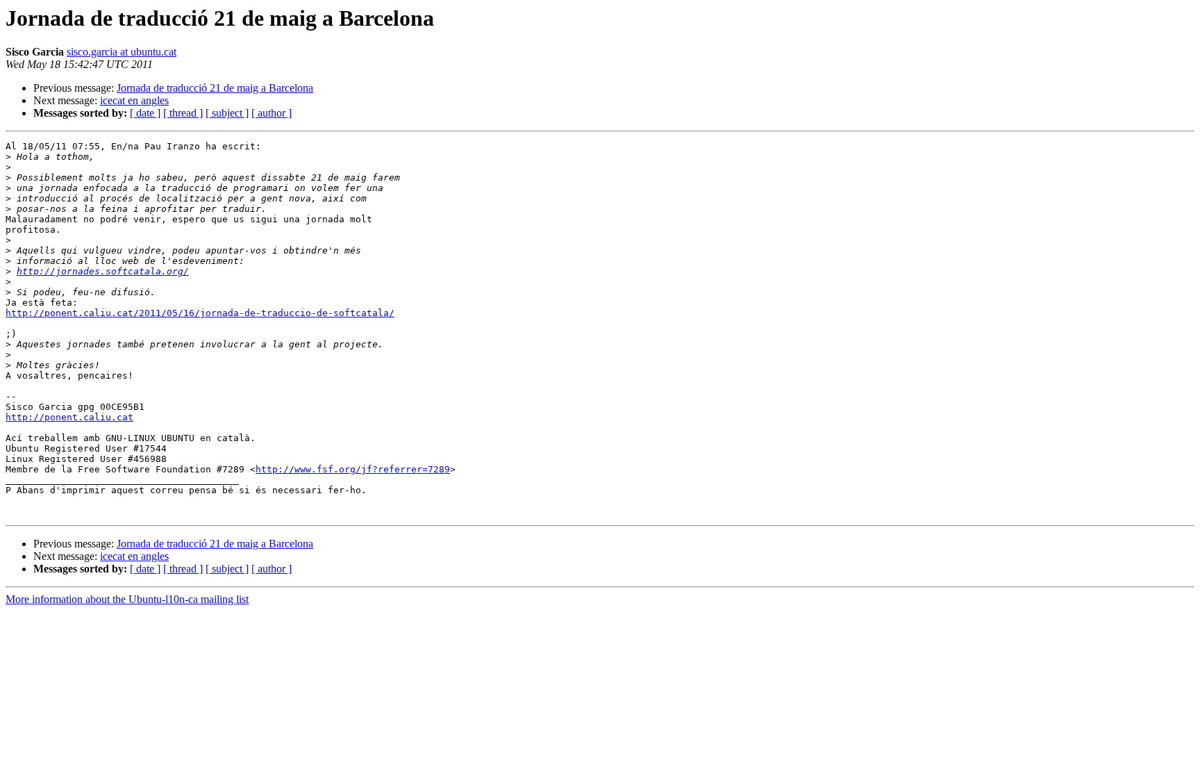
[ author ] (271, 113)
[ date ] (145, 113)
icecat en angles (134, 100)
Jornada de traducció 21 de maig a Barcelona (215, 88)
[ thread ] (183, 113)
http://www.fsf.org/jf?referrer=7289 (353, 469)
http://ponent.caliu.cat (69, 417)
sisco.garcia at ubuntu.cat (121, 52)
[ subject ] (227, 113)
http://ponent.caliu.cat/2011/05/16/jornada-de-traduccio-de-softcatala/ (200, 313)
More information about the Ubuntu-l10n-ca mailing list (127, 599)
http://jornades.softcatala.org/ (103, 271)
